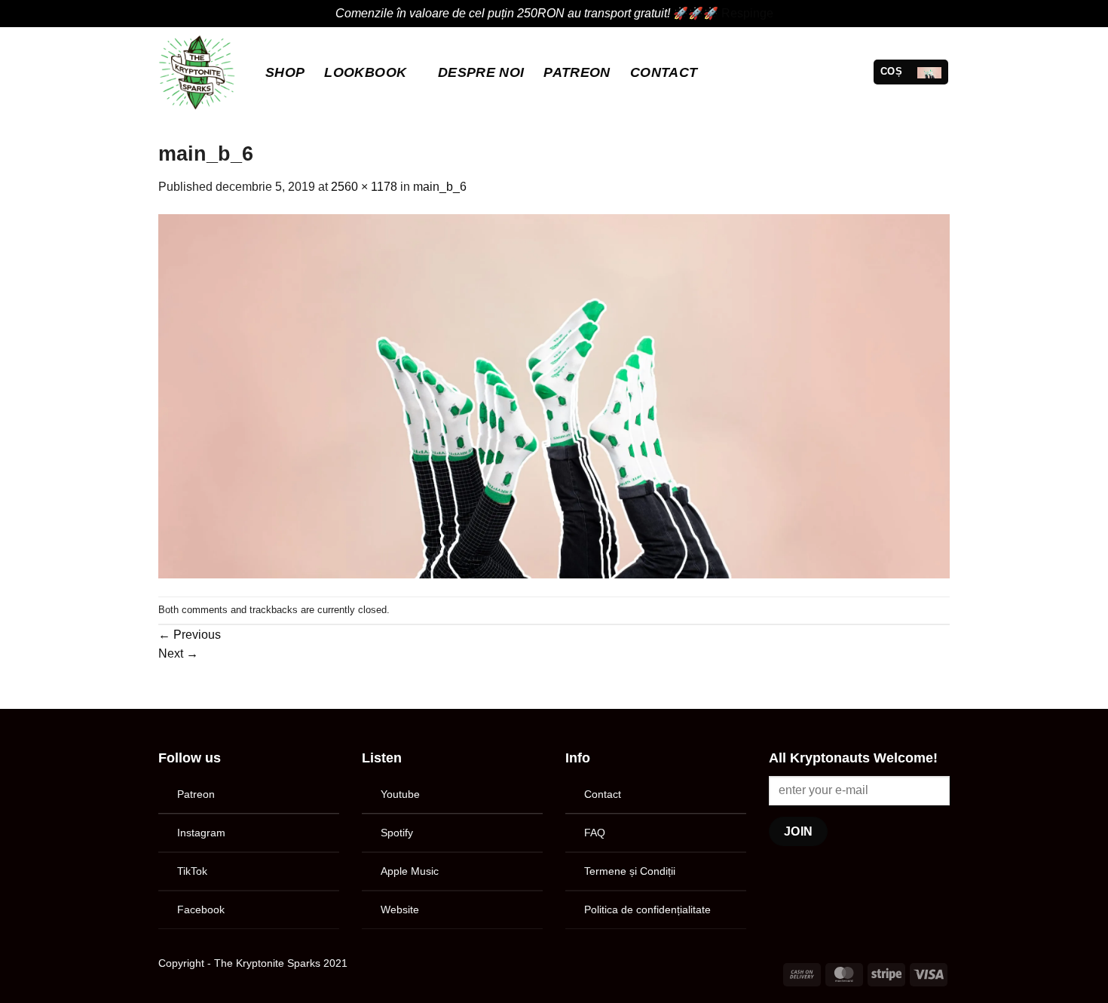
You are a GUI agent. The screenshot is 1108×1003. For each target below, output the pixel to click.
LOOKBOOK (365, 72)
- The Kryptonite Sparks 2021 (277, 963)
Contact (663, 72)
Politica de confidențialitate (647, 909)
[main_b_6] (554, 395)
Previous (189, 634)
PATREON (576, 72)
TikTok (192, 871)
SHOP (285, 72)
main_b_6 (440, 186)
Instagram (201, 833)
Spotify (397, 833)
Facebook (201, 909)
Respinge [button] (747, 13)
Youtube (400, 794)
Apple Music (410, 871)
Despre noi (481, 72)
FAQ (594, 833)
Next (178, 653)
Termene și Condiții (629, 871)
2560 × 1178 (364, 186)
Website (400, 909)
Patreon (196, 794)
